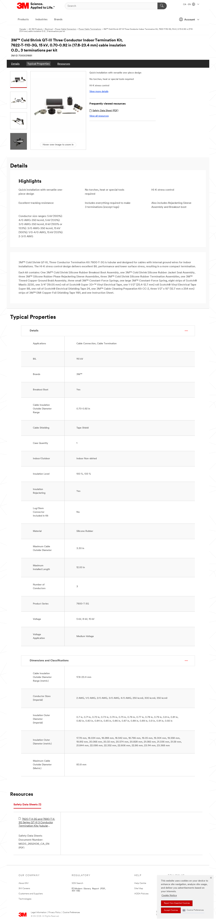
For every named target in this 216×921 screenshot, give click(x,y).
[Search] (162, 6)
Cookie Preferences (71, 913)
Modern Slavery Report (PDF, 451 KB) (88, 889)
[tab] (27, 805)
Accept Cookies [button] (171, 910)
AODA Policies (141, 894)
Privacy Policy (54, 913)
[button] (193, 910)
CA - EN (187, 5)
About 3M (23, 883)
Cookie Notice (169, 895)
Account (190, 19)
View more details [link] (98, 91)
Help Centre (140, 883)
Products (23, 19)
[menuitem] (15, 63)
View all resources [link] (99, 116)
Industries (41, 19)
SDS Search (77, 883)
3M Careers (24, 888)
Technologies (25, 899)
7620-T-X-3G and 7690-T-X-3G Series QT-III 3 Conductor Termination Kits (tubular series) (37, 823)
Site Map (138, 888)
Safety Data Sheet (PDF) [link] (105, 110)
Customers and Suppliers (31, 894)
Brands (58, 19)
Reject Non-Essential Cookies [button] (177, 903)
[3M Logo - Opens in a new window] (36, 6)
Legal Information (38, 913)
